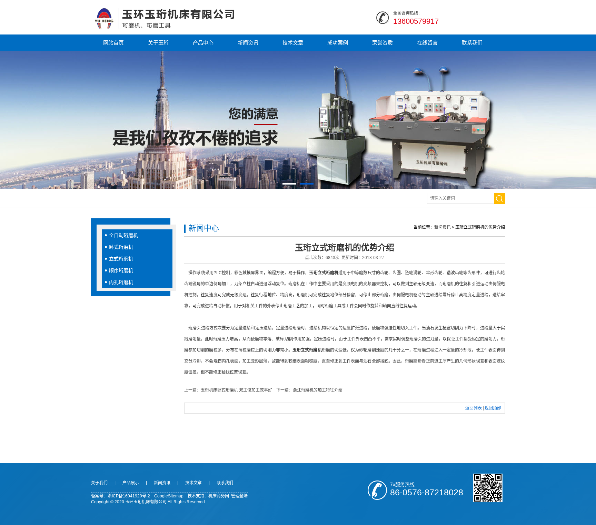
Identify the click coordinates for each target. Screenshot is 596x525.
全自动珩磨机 (123, 235)
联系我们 (472, 43)
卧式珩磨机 (121, 247)
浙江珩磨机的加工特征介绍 (317, 390)
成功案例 (337, 43)
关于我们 (99, 483)
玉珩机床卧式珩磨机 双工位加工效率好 (236, 390)
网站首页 (113, 43)
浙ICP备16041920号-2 (129, 496)
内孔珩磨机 (121, 282)
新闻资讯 (248, 43)
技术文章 (292, 43)
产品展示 (130, 483)
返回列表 (473, 408)
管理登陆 (239, 496)
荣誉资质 (382, 43)
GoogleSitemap (168, 496)
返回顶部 (493, 408)
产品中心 (203, 43)
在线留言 (427, 43)
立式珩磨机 (121, 258)
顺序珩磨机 (121, 270)
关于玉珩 (158, 43)
